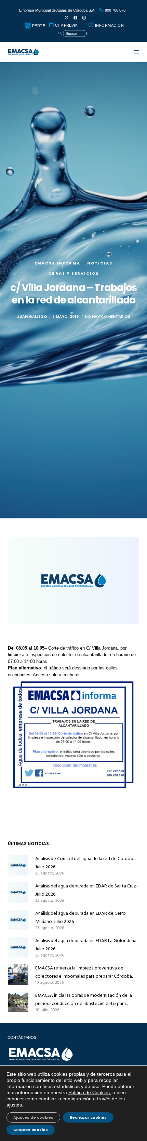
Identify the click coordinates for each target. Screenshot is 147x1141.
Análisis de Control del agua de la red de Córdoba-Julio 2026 (86, 863)
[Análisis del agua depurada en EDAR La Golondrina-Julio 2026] (18, 947)
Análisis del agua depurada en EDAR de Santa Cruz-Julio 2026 (86, 890)
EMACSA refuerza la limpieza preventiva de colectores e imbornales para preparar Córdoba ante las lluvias (83, 972)
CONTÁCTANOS (22, 1037)
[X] (66, 18)
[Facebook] (75, 18)
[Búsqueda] (72, 34)
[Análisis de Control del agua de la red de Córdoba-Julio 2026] (18, 865)
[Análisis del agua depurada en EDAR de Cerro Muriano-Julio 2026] (18, 920)
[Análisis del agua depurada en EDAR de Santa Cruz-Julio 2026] (18, 892)
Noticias (99, 263)
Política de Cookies (89, 1092)
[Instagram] (84, 18)
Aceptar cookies (30, 1129)
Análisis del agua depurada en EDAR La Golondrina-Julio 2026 (86, 945)
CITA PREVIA (65, 25)
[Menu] (132, 52)
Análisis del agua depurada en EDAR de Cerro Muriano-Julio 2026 (80, 917)
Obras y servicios (73, 273)
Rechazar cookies (88, 1117)
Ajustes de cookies (33, 1117)
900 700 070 (114, 10)
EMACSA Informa (57, 263)
